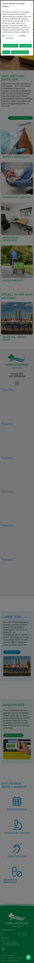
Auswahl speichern (10, 46)
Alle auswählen (25, 46)
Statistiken (22, 36)
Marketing (9, 38)
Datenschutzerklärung (20, 52)
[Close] (31, 5)
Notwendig (9, 36)
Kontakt (6, 52)
